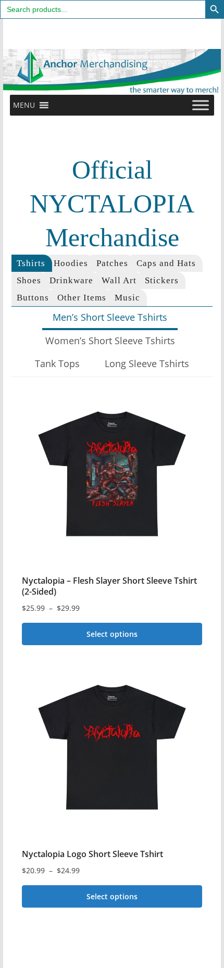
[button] (24, 105)
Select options (112, 634)
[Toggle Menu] (200, 105)
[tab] (31, 263)
